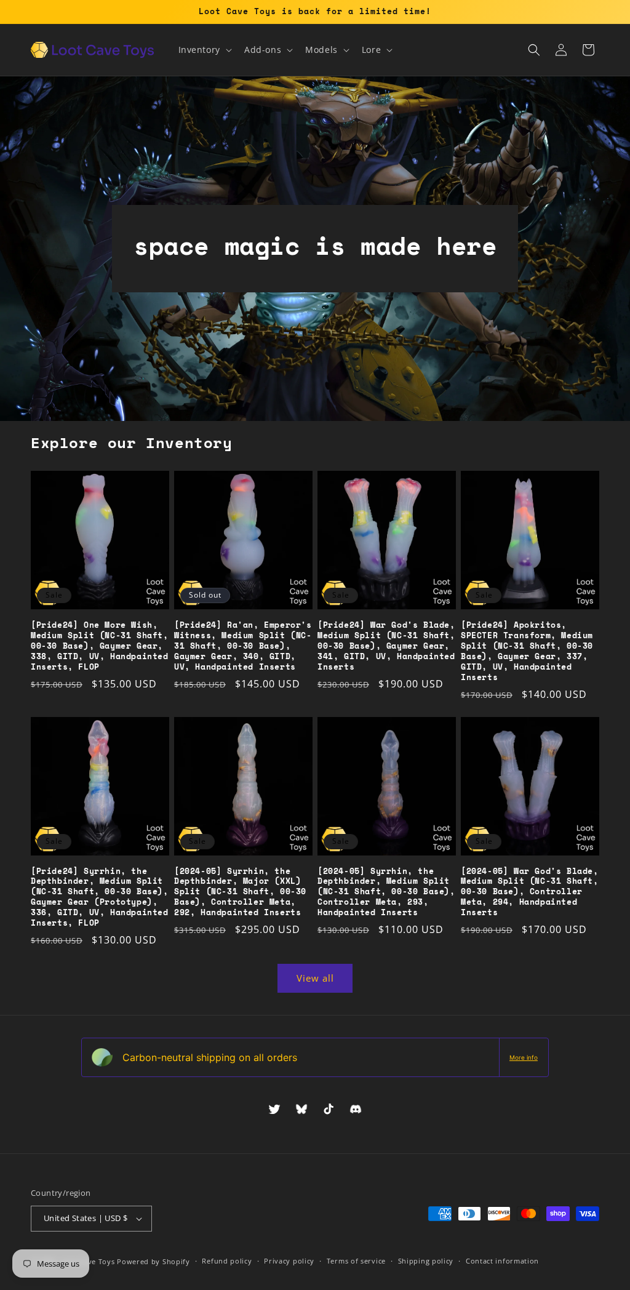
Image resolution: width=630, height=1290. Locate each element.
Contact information (502, 1260)
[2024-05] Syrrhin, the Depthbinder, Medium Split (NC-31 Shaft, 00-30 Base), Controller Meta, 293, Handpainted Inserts (386, 892)
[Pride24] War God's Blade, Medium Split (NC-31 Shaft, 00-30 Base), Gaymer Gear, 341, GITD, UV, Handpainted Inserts (386, 645)
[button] (204, 50)
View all (315, 978)
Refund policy (227, 1260)
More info (523, 1057)
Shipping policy (426, 1260)
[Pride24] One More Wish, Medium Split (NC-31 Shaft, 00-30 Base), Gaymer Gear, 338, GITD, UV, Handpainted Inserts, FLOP (100, 645)
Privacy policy (289, 1260)
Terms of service (356, 1260)
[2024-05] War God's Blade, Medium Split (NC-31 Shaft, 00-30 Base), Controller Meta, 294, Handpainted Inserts (530, 892)
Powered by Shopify (153, 1261)
